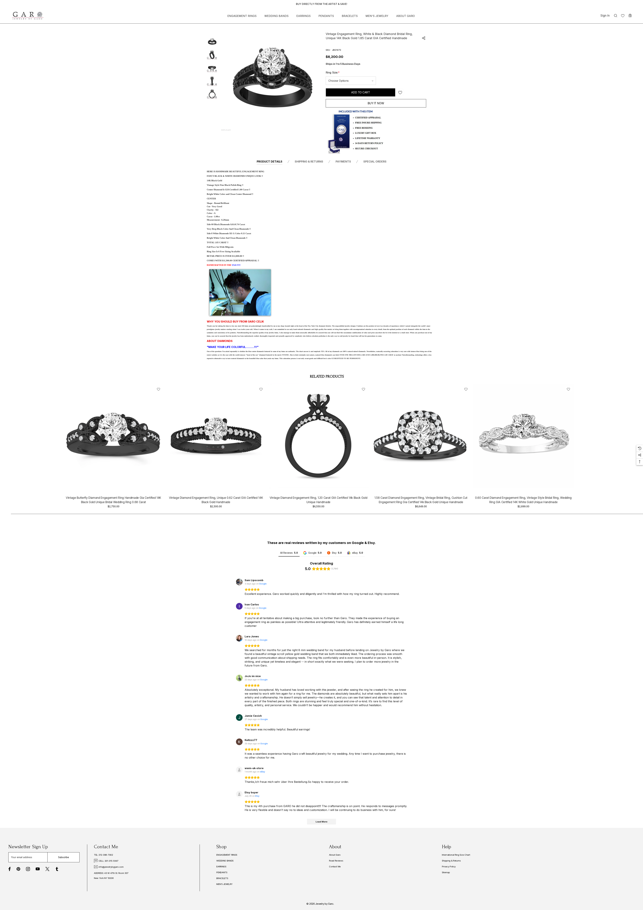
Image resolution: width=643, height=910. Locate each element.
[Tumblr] (57, 869)
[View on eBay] (239, 770)
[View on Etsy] (239, 794)
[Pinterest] (18, 869)
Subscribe (63, 857)
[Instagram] (28, 869)
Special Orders (374, 161)
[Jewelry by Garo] (28, 15)
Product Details (269, 161)
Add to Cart (360, 92)
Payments (343, 161)
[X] (47, 869)
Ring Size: (333, 72)
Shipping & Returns (309, 161)
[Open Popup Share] (423, 38)
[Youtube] (38, 869)
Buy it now (376, 103)
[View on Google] (239, 582)
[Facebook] (10, 869)
